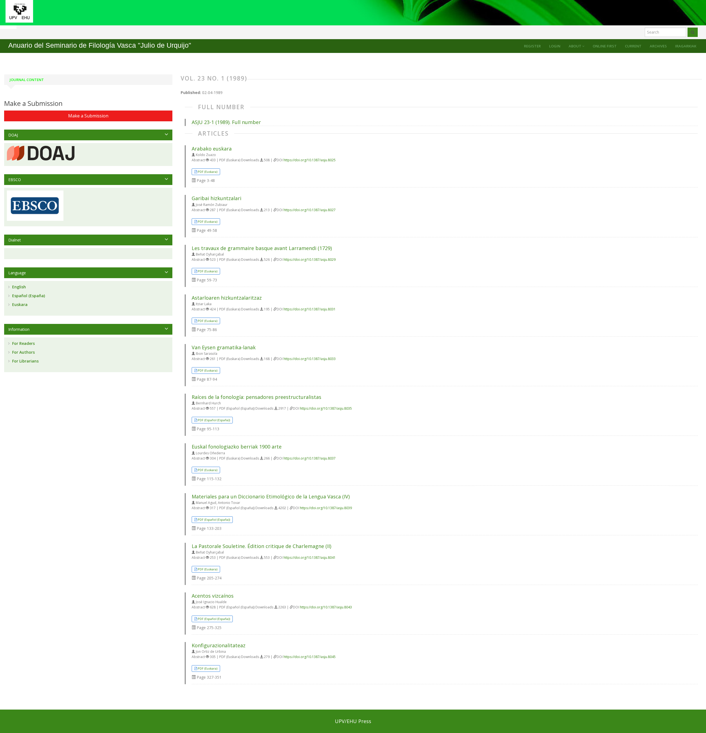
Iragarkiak (685, 46)
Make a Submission (88, 116)
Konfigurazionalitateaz (218, 645)
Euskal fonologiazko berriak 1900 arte (237, 446)
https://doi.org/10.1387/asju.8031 (310, 309)
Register (532, 46)
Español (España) (28, 295)
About (575, 46)
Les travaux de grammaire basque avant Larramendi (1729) (262, 248)
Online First (605, 46)
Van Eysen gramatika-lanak (224, 347)
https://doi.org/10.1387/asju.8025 (310, 160)
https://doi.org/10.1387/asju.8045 (310, 656)
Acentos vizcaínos (213, 595)
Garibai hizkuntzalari (216, 198)
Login (554, 46)
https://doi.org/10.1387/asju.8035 (326, 408)
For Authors (23, 352)
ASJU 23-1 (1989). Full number (226, 122)
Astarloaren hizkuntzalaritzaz (227, 297)
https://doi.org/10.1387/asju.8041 (310, 557)
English (18, 286)
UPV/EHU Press (353, 721)
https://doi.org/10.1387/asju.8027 (310, 210)
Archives (658, 46)
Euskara (19, 304)
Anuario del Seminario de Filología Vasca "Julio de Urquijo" (99, 45)
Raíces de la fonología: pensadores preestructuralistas (256, 397)
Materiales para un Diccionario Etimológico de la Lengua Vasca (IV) (271, 496)
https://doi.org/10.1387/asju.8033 (310, 358)
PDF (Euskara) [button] (207, 172)
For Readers (23, 343)
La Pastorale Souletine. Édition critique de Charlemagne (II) (261, 546)
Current (633, 46)
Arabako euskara (212, 148)
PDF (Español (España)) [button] (214, 420)
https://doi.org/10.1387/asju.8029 (310, 259)
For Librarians (25, 361)
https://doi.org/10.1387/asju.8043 (326, 607)
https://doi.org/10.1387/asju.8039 (326, 508)
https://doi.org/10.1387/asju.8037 (310, 458)
